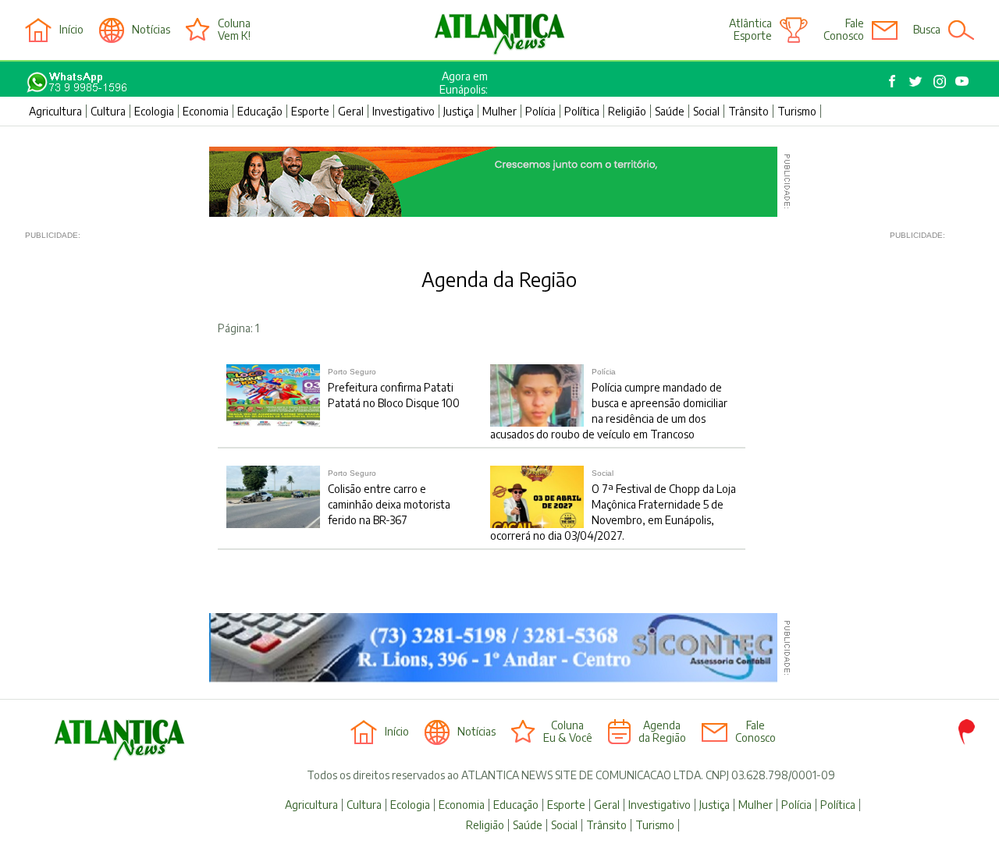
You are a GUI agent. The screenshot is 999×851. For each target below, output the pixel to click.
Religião (627, 111)
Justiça (458, 111)
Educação (260, 111)
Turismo (796, 111)
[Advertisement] (87, 493)
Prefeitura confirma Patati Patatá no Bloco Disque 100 (394, 388)
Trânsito (748, 111)
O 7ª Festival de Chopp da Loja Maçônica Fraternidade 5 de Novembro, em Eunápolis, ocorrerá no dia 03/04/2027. (613, 505)
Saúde (669, 111)
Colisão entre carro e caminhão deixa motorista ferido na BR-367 (389, 498)
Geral (351, 111)
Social (706, 111)
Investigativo (403, 111)
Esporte (310, 111)
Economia (206, 111)
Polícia (540, 111)
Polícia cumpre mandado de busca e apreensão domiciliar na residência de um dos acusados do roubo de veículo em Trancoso (608, 404)
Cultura (108, 111)
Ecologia (154, 111)
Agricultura (55, 111)
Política (581, 111)
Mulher (499, 111)
